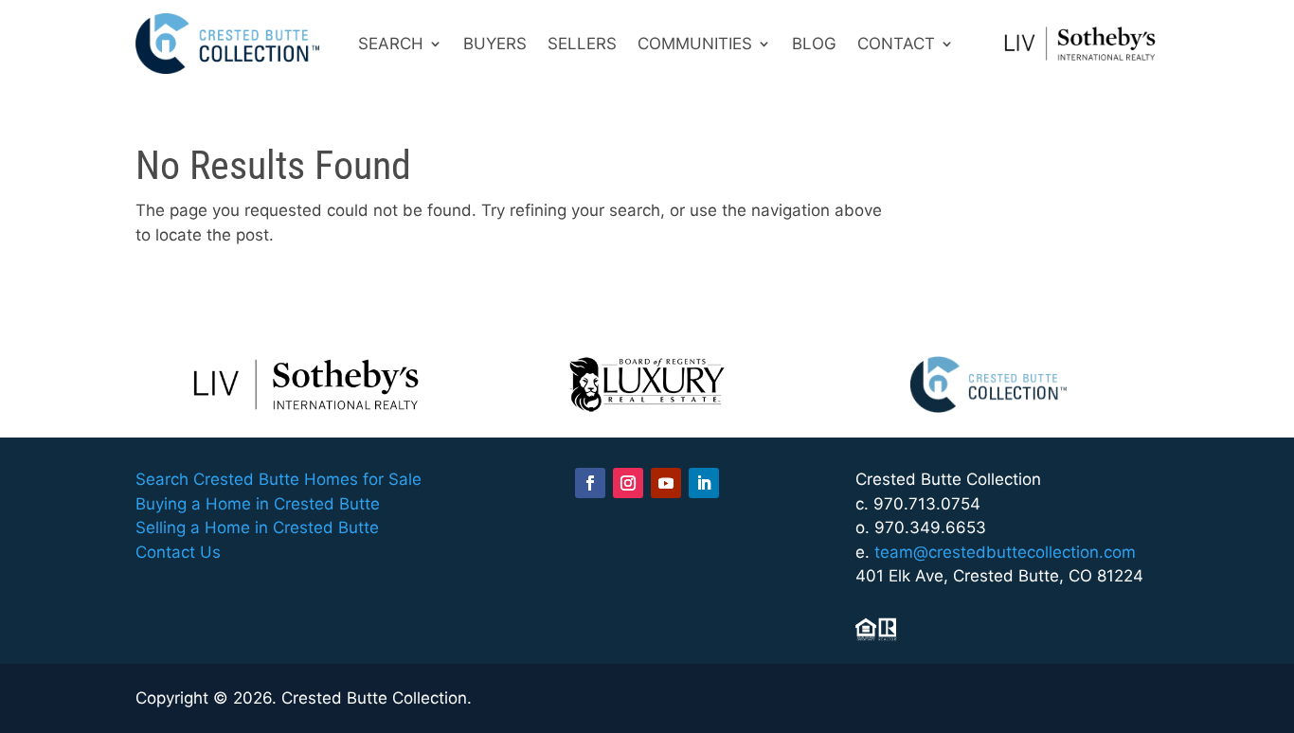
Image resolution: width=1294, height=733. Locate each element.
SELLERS (582, 43)
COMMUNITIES (695, 43)
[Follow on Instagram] (628, 483)
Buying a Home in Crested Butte (257, 503)
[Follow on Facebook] (590, 483)
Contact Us (178, 552)
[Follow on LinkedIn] (704, 483)
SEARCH (390, 43)
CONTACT (896, 43)
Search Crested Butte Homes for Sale (278, 479)
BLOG (814, 43)
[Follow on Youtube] (666, 483)
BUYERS (495, 43)
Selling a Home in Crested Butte (257, 527)
